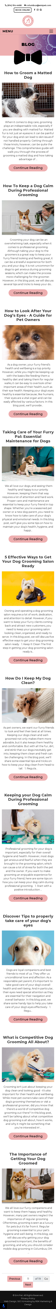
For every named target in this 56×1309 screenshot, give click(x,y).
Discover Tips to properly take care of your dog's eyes (28, 920)
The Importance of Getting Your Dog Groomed (28, 1158)
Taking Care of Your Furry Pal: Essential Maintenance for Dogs (28, 436)
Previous (14, 1278)
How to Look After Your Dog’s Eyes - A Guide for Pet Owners (28, 315)
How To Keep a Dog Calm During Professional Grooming (28, 190)
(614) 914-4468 (14, 5)
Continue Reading (28, 168)
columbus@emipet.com (38, 5)
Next (28, 1284)
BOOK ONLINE (22, 10)
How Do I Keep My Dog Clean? (28, 680)
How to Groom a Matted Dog (28, 75)
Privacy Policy (28, 1298)
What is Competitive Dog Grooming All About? (28, 1039)
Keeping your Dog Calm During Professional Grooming (28, 799)
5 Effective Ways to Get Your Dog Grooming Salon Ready (28, 561)
